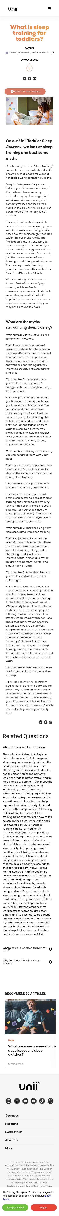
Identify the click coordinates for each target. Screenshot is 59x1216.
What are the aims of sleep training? (24, 747)
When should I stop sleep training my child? (24, 949)
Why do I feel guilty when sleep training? (21, 962)
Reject (43, 1207)
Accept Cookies (15, 1207)
